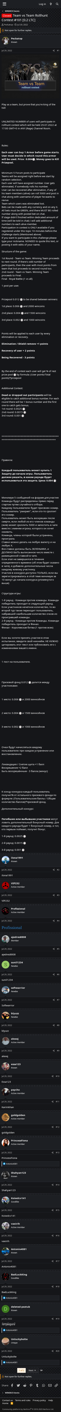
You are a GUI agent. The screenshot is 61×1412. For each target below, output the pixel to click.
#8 (58, 1025)
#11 (57, 1101)
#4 (58, 920)
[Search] (57, 4)
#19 (57, 1318)
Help (50, 1400)
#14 (57, 1184)
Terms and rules (22, 1400)
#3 (58, 895)
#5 (58, 949)
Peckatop (8, 24)
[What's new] (50, 4)
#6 (58, 974)
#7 (58, 999)
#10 (57, 1076)
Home (5, 1403)
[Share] (54, 51)
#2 (58, 869)
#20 (57, 1351)
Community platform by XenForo (28, 1409)
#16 (57, 1235)
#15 (57, 1210)
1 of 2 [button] (21, 1370)
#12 (57, 1127)
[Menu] (4, 4)
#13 (57, 1152)
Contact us (7, 1400)
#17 (57, 1261)
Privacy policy (39, 1400)
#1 (58, 50)
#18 (57, 1286)
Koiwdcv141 (8, 1215)
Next (31, 1370)
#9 (58, 1050)
